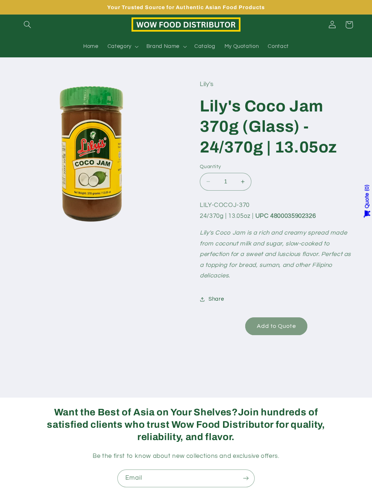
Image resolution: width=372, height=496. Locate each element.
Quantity (210, 166)
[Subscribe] (246, 478)
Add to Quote (276, 326)
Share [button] (216, 299)
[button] (27, 24)
